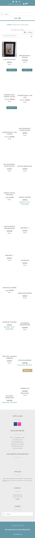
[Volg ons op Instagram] (21, 1)
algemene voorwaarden (17, 444)
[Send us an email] (13, 1)
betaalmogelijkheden (17, 442)
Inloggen (10, 4)
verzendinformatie (17, 439)
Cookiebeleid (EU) (17, 534)
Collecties (9, 24)
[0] (26, 4)
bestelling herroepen (17, 446)
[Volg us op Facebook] (16, 1)
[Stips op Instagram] (19, 424)
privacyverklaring (17, 448)
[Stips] (17, 9)
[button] (28, 32)
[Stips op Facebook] (15, 424)
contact (5, 480)
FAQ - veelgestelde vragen (17, 437)
